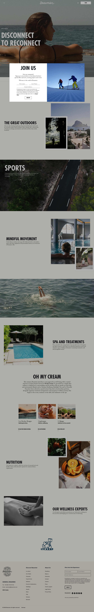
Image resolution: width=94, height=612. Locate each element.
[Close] (82, 66)
